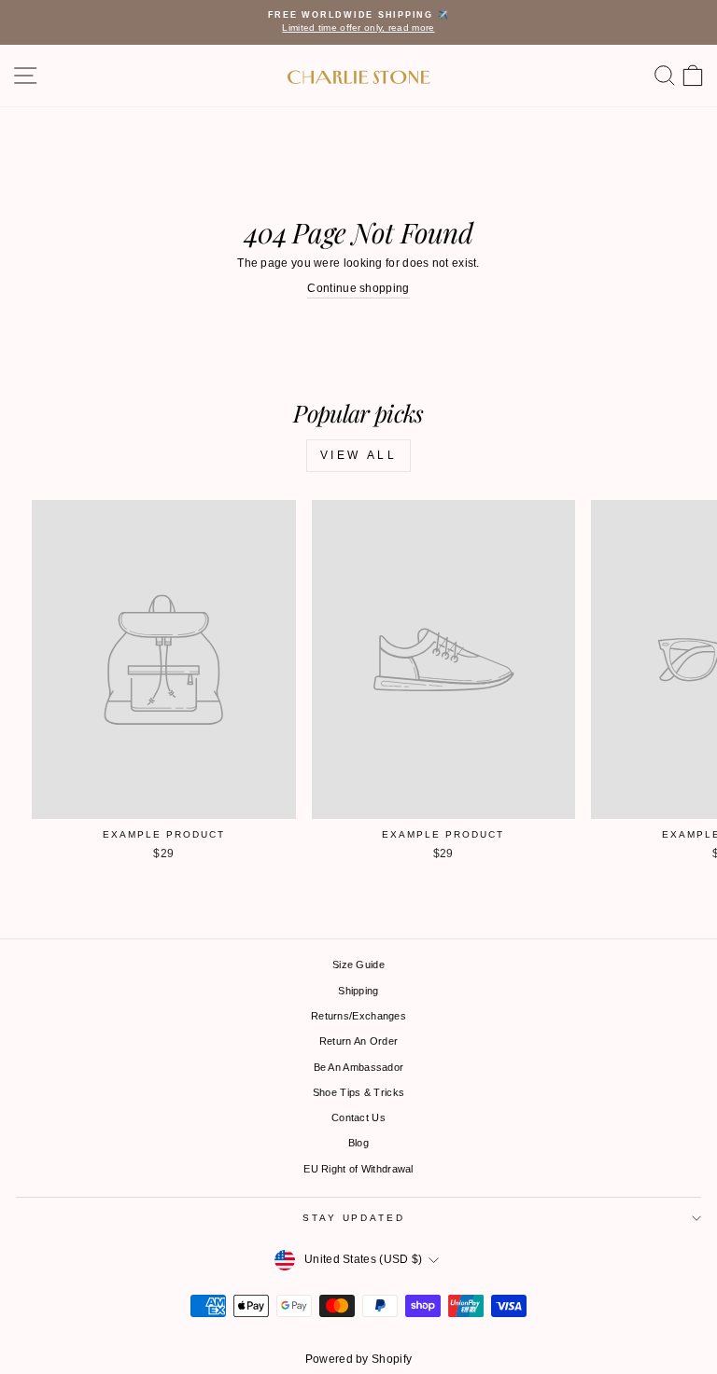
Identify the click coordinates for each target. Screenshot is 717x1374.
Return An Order (359, 1041)
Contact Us (358, 1117)
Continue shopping (358, 288)
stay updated (353, 1218)
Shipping (358, 990)
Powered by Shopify (358, 1359)
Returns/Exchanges (358, 1015)
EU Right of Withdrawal (358, 1168)
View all (359, 455)
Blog (358, 1142)
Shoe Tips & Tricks (358, 1092)
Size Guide (358, 964)
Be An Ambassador (359, 1067)
